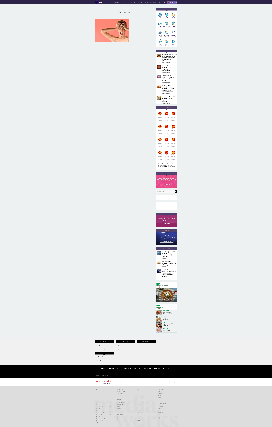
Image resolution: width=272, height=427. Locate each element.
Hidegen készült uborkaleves (167, 318)
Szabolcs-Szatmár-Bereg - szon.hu (104, 420)
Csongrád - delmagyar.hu (102, 400)
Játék (163, 2)
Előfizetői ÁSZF (137, 368)
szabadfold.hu (120, 404)
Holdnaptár (98, 361)
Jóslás (123, 2)
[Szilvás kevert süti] (159, 330)
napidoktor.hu (140, 402)
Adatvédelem (127, 368)
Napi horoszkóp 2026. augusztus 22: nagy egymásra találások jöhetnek (168, 99)
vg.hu (118, 417)
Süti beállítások (167, 368)
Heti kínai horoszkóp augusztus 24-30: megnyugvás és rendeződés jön (168, 68)
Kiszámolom (167, 223)
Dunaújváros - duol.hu (101, 402)
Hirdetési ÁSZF (147, 368)
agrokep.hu (119, 419)
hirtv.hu (118, 406)
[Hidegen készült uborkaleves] (159, 318)
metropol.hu (160, 393)
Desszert (165, 328)
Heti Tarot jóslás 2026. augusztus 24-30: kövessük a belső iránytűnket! (168, 254)
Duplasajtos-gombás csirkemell (168, 324)
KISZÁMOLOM (167, 184)
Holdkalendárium (166, 241)
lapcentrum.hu (161, 412)
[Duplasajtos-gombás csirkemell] (159, 324)
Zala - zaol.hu (120, 393)
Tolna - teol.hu (99, 422)
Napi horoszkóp (99, 357)
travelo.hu (139, 406)
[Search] (176, 191)
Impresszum (104, 368)
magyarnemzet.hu (121, 402)
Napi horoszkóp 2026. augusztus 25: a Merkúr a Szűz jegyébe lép (169, 263)
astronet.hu (140, 393)
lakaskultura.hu (140, 396)
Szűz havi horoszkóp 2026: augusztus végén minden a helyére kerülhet (169, 78)
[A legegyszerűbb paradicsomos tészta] (159, 312)
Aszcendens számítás (101, 359)
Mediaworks (105, 375)
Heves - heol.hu (99, 410)
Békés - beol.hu (99, 396)
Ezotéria (139, 2)
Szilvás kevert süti (167, 330)
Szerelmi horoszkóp (100, 349)
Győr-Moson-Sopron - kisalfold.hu (103, 406)
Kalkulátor (140, 345)
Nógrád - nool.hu (100, 416)
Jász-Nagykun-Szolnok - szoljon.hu (104, 412)
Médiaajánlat (157, 368)
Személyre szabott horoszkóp (103, 345)
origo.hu (119, 408)
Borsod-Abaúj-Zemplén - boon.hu (103, 398)
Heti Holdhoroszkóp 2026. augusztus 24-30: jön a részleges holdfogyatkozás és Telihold (169, 273)
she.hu (159, 397)
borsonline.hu (161, 389)
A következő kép (149, 6)
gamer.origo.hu (140, 398)
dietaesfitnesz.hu (141, 408)
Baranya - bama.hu (100, 395)
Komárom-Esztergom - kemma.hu (104, 414)
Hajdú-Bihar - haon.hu (101, 408)
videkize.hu (139, 412)
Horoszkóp (116, 2)
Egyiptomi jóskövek (121, 349)
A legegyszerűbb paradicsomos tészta (168, 313)
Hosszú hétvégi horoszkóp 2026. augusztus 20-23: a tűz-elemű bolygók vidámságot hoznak (169, 89)
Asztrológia (131, 2)
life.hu (159, 395)
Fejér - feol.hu (99, 404)
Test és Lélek (147, 2)
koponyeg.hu (161, 408)
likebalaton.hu (140, 400)
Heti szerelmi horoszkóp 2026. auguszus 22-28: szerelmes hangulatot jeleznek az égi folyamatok (169, 58)
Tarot (118, 347)
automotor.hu (140, 395)
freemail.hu (160, 406)
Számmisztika (156, 2)
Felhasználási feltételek (115, 368)
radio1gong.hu (161, 421)
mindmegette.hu (141, 404)
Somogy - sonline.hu (101, 418)
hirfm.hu (160, 423)
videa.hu (160, 410)
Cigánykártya (120, 345)
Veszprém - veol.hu (121, 391)
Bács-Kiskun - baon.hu (101, 393)
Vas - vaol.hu (120, 389)
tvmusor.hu (139, 414)
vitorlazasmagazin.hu (142, 410)
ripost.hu (160, 391)
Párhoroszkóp (99, 347)
